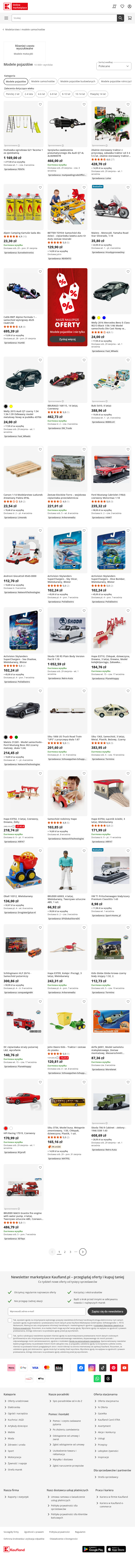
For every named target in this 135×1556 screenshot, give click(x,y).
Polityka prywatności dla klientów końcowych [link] (69, 1516)
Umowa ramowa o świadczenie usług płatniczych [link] (68, 1498)
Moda (11, 1438)
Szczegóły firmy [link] (11, 1531)
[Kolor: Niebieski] (104, 318)
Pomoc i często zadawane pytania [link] (67, 1422)
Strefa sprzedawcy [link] (108, 1477)
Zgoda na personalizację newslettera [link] (84, 1341)
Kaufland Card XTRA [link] (109, 1419)
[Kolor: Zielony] (16, 737)
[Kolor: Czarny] (93, 318)
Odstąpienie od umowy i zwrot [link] (66, 1437)
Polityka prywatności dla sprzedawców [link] (64, 1507)
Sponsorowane (10, 146)
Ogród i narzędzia (18, 1413)
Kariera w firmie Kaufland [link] (114, 1496)
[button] (16, 81)
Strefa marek (15, 1469)
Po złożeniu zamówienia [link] (66, 1429)
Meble (11, 1432)
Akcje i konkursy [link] (107, 1432)
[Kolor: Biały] (11, 1128)
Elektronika (14, 1407)
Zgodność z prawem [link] (34, 1531)
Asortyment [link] (104, 1425)
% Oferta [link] (103, 1407)
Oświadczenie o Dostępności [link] (64, 1538)
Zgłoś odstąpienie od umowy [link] (68, 1444)
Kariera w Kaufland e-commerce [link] (112, 1505)
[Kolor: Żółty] (99, 318)
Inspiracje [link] (103, 1457)
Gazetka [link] (102, 1413)
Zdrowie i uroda (16, 1444)
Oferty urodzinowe (18, 1401)
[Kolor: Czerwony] (11, 737)
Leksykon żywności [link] (108, 1450)
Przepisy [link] (102, 1444)
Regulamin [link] (80, 1531)
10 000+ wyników (43, 64)
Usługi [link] (101, 1438)
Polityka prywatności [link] (59, 1531)
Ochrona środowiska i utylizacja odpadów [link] (24, 1538)
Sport (11, 1450)
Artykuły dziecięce (18, 1425)
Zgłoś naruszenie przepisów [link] (68, 1465)
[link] (114, 6)
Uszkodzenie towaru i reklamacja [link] (64, 1452)
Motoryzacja (14, 1457)
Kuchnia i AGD (16, 1419)
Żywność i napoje (17, 1463)
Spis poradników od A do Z (67, 1401)
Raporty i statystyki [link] (18, 1496)
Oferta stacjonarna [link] (108, 1401)
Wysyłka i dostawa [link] (63, 1459)
